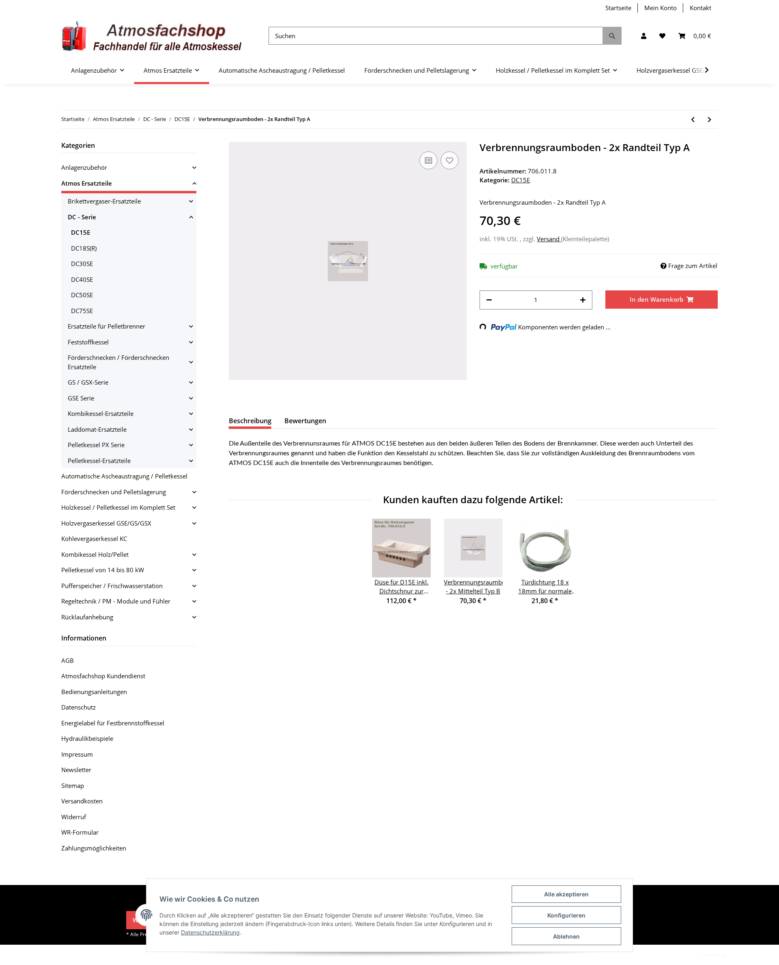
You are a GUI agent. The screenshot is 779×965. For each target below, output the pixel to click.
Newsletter (76, 770)
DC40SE (82, 279)
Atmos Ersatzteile (86, 183)
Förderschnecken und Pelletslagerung (113, 492)
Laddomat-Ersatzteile (97, 429)
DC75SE (82, 311)
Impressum (77, 754)
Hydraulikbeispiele (87, 738)
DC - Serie (82, 217)
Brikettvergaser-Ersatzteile (104, 201)
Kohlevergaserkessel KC (94, 538)
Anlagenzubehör (84, 167)
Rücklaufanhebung (87, 617)
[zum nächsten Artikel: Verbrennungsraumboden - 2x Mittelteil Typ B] (709, 119)
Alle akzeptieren (566, 894)
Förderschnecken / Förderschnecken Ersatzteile (118, 362)
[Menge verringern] (489, 300)
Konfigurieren (566, 915)
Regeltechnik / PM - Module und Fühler (115, 601)
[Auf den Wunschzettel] (449, 160)
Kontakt (700, 8)
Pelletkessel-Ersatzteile (99, 461)
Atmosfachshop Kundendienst (103, 676)
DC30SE (82, 264)
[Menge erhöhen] (583, 300)
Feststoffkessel (88, 342)
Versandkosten (82, 801)
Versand (549, 239)
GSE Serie (81, 398)
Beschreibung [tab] (250, 420)
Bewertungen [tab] (305, 420)
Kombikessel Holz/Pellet (95, 554)
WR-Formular (80, 832)
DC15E (520, 180)
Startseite (618, 8)
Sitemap (72, 785)
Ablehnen (566, 936)
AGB (67, 660)
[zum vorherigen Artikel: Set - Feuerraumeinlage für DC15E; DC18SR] (692, 119)
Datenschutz (78, 707)
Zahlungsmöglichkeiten (93, 848)
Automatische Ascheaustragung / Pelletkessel (124, 476)
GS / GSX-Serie (88, 382)
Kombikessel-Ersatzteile (100, 413)
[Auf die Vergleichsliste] (428, 160)
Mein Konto (660, 8)
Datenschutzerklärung (210, 932)
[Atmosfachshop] (152, 36)
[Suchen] (612, 36)
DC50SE (82, 295)
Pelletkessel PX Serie (96, 445)
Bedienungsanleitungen (94, 692)
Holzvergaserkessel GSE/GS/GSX (106, 523)
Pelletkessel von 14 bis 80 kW (102, 570)
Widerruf (73, 817)
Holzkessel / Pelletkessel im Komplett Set (118, 507)
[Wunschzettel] (662, 36)
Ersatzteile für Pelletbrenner (106, 326)
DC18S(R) (84, 248)
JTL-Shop (737, 954)
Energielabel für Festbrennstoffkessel (112, 723)
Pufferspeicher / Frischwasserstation (112, 586)
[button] (644, 36)
